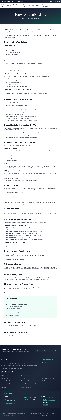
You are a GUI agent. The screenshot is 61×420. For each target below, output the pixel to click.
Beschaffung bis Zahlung (26, 385)
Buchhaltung (24, 378)
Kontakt (38, 5)
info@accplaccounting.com (7, 1)
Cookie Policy (14, 95)
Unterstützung (45, 6)
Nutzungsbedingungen (44, 413)
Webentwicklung (5, 378)
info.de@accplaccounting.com (49, 400)
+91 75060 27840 (19, 1)
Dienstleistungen (17, 4)
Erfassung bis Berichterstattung (28, 383)
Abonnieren (57, 350)
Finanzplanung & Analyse (27, 380)
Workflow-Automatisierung (48, 380)
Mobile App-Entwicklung (6, 380)
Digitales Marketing (5, 383)
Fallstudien (31, 5)
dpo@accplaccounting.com (13, 328)
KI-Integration (4, 385)
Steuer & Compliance (26, 387)
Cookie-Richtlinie (55, 413)
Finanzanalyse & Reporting (48, 378)
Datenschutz (44, 415)
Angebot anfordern (54, 5)
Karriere (43, 371)
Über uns (24, 5)
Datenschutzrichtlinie (33, 413)
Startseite (9, 5)
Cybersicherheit (4, 387)
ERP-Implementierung (47, 383)
